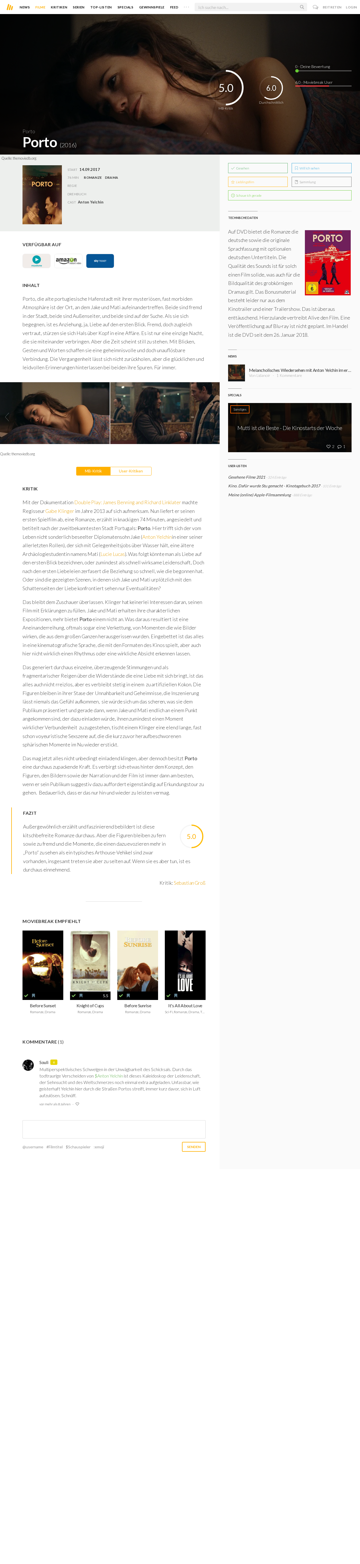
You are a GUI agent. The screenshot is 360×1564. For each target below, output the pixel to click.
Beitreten (332, 7)
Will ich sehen (309, 168)
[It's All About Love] (185, 961)
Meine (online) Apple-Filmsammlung (259, 494)
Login (351, 7)
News (25, 7)
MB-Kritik (93, 470)
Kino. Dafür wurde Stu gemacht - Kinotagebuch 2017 (274, 485)
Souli (43, 1062)
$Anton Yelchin (108, 1075)
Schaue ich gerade (248, 195)
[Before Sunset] (42, 961)
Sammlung (307, 182)
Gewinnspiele (152, 7)
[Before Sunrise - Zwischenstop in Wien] (137, 961)
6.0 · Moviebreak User (314, 82)
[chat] (316, 7)
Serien (79, 7)
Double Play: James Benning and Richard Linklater (127, 502)
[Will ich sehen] (33, 996)
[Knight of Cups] (90, 961)
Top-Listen (101, 7)
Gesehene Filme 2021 (246, 477)
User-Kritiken (131, 470)
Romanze (93, 177)
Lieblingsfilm (244, 182)
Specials (126, 7)
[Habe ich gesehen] (26, 996)
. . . (186, 6)
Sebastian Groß (189, 883)
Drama (111, 177)
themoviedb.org (24, 158)
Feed (174, 7)
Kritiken (59, 7)
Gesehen (242, 168)
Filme (40, 7)
